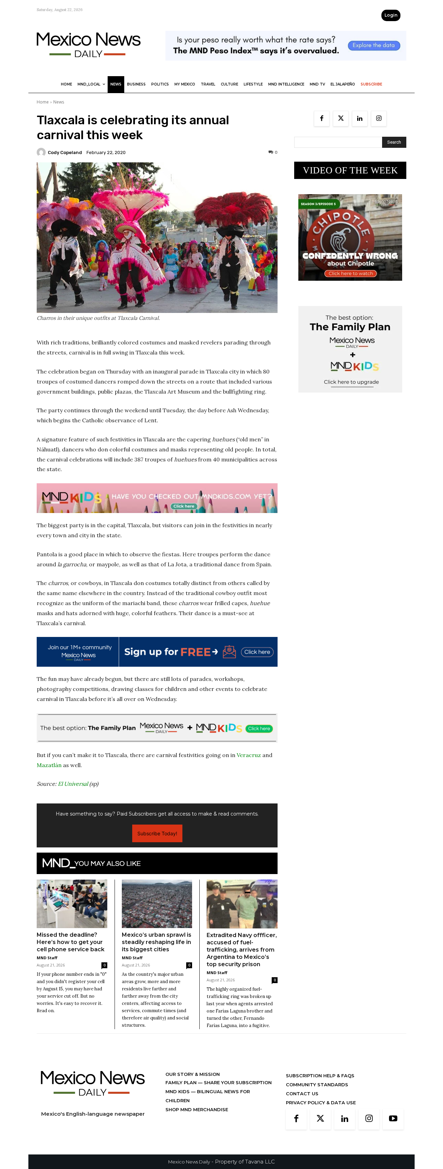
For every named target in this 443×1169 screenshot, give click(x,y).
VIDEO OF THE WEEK (350, 170)
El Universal (73, 783)
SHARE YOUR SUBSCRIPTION (237, 1082)
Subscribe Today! (157, 833)
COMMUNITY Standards (317, 1084)
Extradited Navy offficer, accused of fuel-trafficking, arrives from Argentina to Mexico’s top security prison (242, 950)
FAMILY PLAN (181, 1082)
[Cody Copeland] (42, 152)
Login (391, 15)
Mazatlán (49, 765)
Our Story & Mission (192, 1074)
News (58, 102)
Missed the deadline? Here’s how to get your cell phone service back (71, 942)
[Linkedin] (360, 118)
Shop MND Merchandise (196, 1109)
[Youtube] (393, 1119)
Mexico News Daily (189, 1161)
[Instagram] (379, 118)
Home (43, 102)
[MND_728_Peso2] (285, 66)
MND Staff (47, 957)
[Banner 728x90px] (157, 498)
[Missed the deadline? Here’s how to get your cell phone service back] (72, 904)
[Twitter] (341, 118)
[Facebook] (321, 118)
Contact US (302, 1093)
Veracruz (249, 755)
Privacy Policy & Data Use (321, 1102)
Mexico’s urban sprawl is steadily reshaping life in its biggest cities (156, 942)
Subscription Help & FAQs (320, 1075)
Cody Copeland (65, 152)
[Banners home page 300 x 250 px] (350, 286)
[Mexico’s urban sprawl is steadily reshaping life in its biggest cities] (157, 904)
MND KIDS (178, 1091)
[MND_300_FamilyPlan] (350, 398)
